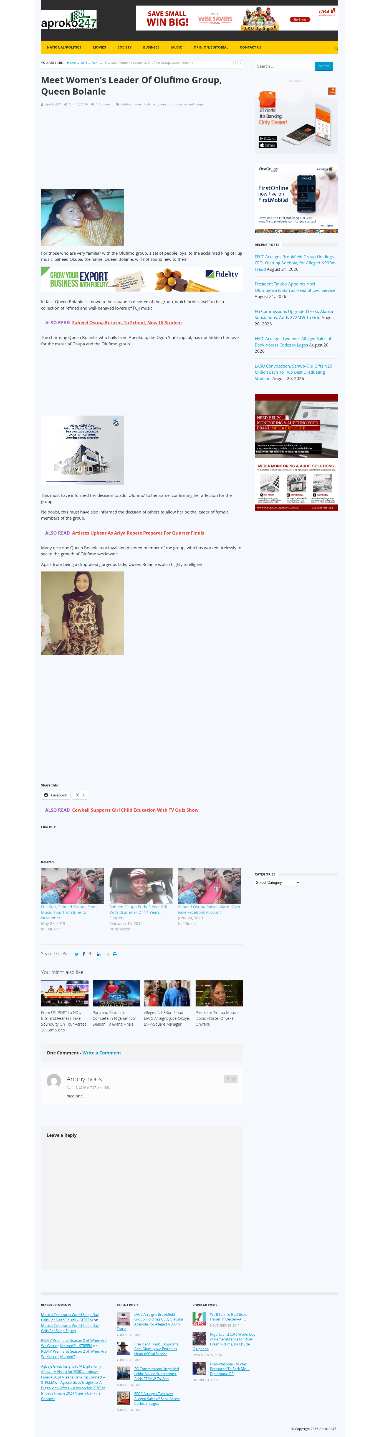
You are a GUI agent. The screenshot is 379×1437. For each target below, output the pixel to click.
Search (324, 66)
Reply (231, 1078)
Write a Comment (101, 1053)
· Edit (106, 1087)
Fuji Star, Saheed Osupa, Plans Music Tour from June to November (69, 912)
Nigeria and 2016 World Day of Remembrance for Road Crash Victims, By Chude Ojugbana (224, 1342)
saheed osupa (194, 104)
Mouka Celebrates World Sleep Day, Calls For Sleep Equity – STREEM (70, 1317)
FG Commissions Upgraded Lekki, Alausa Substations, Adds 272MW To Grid (156, 1374)
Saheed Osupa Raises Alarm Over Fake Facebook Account (209, 909)
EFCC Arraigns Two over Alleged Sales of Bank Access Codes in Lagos (157, 1399)
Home (71, 62)
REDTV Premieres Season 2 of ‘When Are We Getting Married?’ (74, 1354)
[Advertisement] (142, 150)
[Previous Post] (235, 62)
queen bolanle (144, 104)
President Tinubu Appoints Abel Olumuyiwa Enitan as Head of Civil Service (156, 1349)
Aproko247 (327, 1428)
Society (125, 47)
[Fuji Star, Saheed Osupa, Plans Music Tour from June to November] (72, 886)
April (95, 62)
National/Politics (64, 47)
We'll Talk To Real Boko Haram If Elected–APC (228, 1317)
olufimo (127, 104)
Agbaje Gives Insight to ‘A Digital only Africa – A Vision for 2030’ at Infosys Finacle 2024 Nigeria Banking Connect (73, 1390)
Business (151, 47)
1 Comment (104, 104)
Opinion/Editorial (211, 47)
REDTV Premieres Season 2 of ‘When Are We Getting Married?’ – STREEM (74, 1343)
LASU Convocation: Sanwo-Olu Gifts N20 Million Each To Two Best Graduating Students (293, 372)
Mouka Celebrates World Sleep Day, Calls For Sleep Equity (70, 1328)
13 (105, 62)
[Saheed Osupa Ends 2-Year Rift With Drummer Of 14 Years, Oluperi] (141, 886)
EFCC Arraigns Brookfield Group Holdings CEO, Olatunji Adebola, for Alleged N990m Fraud (295, 263)
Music (176, 47)
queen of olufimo (169, 104)
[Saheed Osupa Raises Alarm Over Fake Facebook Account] (209, 886)
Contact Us (250, 47)
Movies (99, 47)
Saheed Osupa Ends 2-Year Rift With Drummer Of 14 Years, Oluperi (139, 912)
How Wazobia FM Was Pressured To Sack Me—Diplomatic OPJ (230, 1369)
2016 (83, 62)
